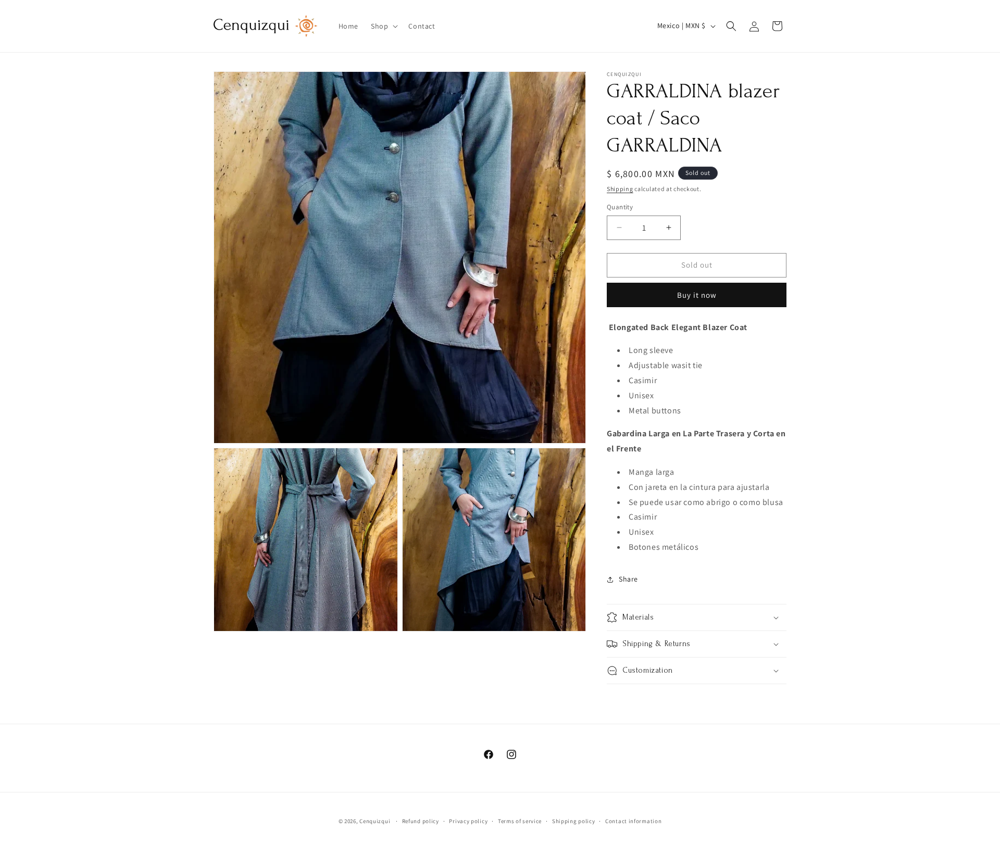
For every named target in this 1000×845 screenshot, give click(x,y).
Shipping (620, 189)
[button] (383, 26)
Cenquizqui (375, 821)
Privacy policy (468, 821)
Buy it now (697, 295)
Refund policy (420, 821)
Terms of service (520, 821)
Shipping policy (573, 821)
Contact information (633, 821)
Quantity (620, 207)
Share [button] (628, 579)
